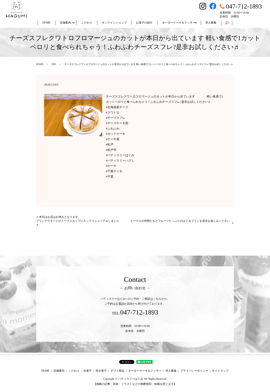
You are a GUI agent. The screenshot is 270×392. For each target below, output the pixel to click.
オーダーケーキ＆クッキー (178, 22)
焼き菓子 (101, 370)
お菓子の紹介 (144, 22)
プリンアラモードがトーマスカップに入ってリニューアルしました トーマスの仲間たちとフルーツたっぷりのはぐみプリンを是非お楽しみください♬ (133, 222)
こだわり (86, 22)
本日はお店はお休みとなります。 (60, 216)
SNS (54, 64)
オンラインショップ (114, 22)
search (226, 23)
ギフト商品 (117, 370)
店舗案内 (65, 22)
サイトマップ (220, 370)
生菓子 (87, 370)
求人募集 (210, 22)
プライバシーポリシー (194, 370)
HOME (46, 22)
